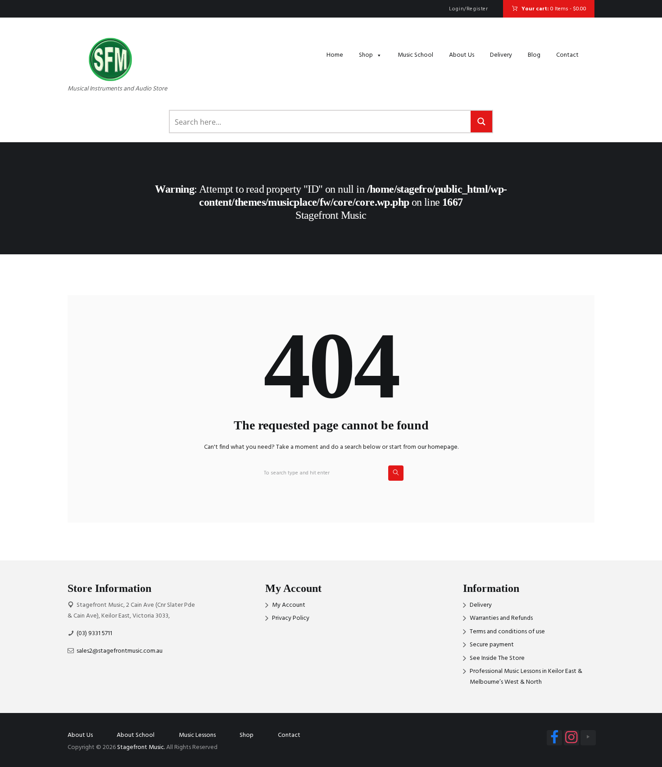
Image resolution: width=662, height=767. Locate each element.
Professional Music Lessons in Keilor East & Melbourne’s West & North (526, 676)
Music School (415, 55)
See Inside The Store (497, 658)
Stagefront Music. (141, 747)
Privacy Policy (290, 618)
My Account (288, 605)
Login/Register (468, 9)
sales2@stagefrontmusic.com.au (120, 651)
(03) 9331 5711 (94, 633)
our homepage (437, 447)
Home (334, 55)
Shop (366, 55)
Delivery (501, 55)
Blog (534, 55)
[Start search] (396, 473)
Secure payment (492, 645)
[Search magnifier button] (481, 121)
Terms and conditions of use (507, 632)
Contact (567, 55)
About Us (461, 55)
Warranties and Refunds (501, 618)
